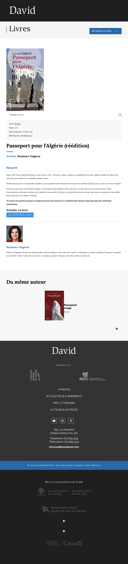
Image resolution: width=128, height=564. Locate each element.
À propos (64, 389)
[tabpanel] (64, 308)
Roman (17, 124)
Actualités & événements (64, 396)
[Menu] (118, 26)
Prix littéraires (64, 402)
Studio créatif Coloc (93, 465)
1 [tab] (117, 329)
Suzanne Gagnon (28, 156)
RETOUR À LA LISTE (102, 31)
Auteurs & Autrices (64, 409)
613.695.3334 (71, 441)
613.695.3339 (71, 438)
